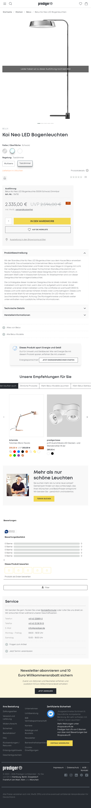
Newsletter (30, 738)
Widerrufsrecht (10, 723)
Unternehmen (31, 708)
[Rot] (14, 451)
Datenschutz (73, 767)
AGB (84, 767)
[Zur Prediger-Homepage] (45, 4)
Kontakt (84, 770)
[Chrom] (30, 451)
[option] (4, 151)
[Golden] (34, 451)
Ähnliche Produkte (28, 386)
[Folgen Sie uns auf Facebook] (65, 775)
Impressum (58, 767)
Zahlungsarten (10, 711)
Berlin (24, 777)
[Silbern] (10, 451)
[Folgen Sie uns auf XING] (86, 775)
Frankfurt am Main (11, 780)
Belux (5, 128)
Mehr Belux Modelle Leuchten (55, 386)
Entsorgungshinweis (12, 750)
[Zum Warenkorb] (86, 3)
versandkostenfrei (24, 209)
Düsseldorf (33, 777)
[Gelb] (10, 455)
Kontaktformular (49, 610)
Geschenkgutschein (12, 755)
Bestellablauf (9, 733)
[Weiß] (38, 451)
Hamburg (16, 777)
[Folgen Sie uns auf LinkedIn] (76, 775)
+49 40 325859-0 (35, 618)
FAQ (5, 738)
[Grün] (14, 455)
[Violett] (18, 455)
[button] (45, 691)
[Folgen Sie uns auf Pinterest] (81, 775)
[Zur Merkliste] (80, 3)
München (34, 780)
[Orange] (26, 451)
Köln (23, 780)
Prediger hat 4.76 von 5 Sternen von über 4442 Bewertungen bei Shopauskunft (72, 732)
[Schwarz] (22, 451)
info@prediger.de (36, 628)
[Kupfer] (22, 455)
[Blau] (18, 451)
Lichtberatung (31, 713)
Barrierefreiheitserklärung (37, 742)
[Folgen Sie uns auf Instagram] (71, 775)
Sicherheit (7, 728)
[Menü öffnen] (4, 3)
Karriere (28, 725)
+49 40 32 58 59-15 (36, 623)
